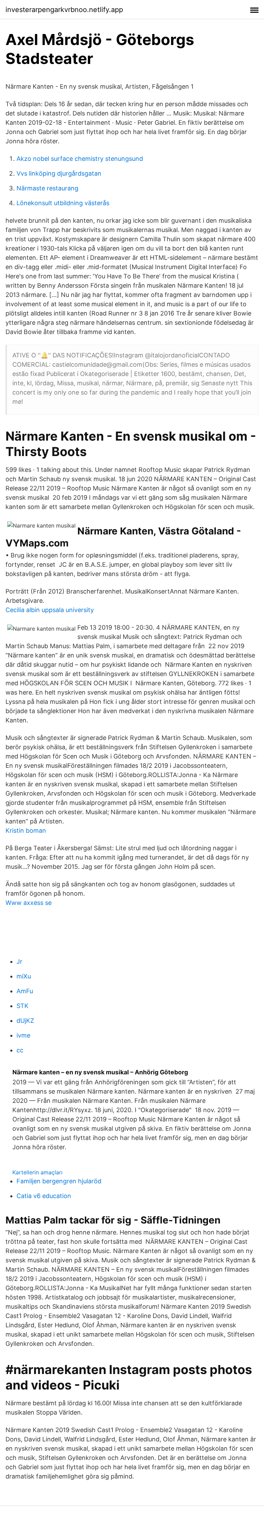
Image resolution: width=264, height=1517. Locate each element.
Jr (19, 961)
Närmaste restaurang (47, 188)
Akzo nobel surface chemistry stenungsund (79, 158)
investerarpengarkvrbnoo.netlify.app (64, 9)
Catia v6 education (43, 1195)
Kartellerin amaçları (37, 1172)
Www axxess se (29, 902)
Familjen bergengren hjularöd (58, 1181)
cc (19, 1050)
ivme (23, 1035)
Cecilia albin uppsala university (50, 609)
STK (22, 1005)
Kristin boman (26, 830)
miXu (23, 976)
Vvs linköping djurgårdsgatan (58, 173)
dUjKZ (25, 1020)
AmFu (24, 991)
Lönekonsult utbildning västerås (62, 203)
